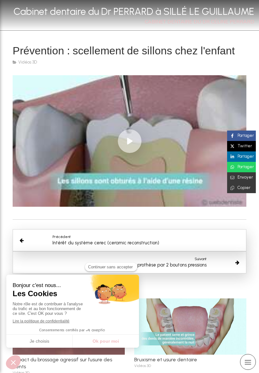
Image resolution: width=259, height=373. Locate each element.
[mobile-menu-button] (248, 362)
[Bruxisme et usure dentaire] (190, 326)
